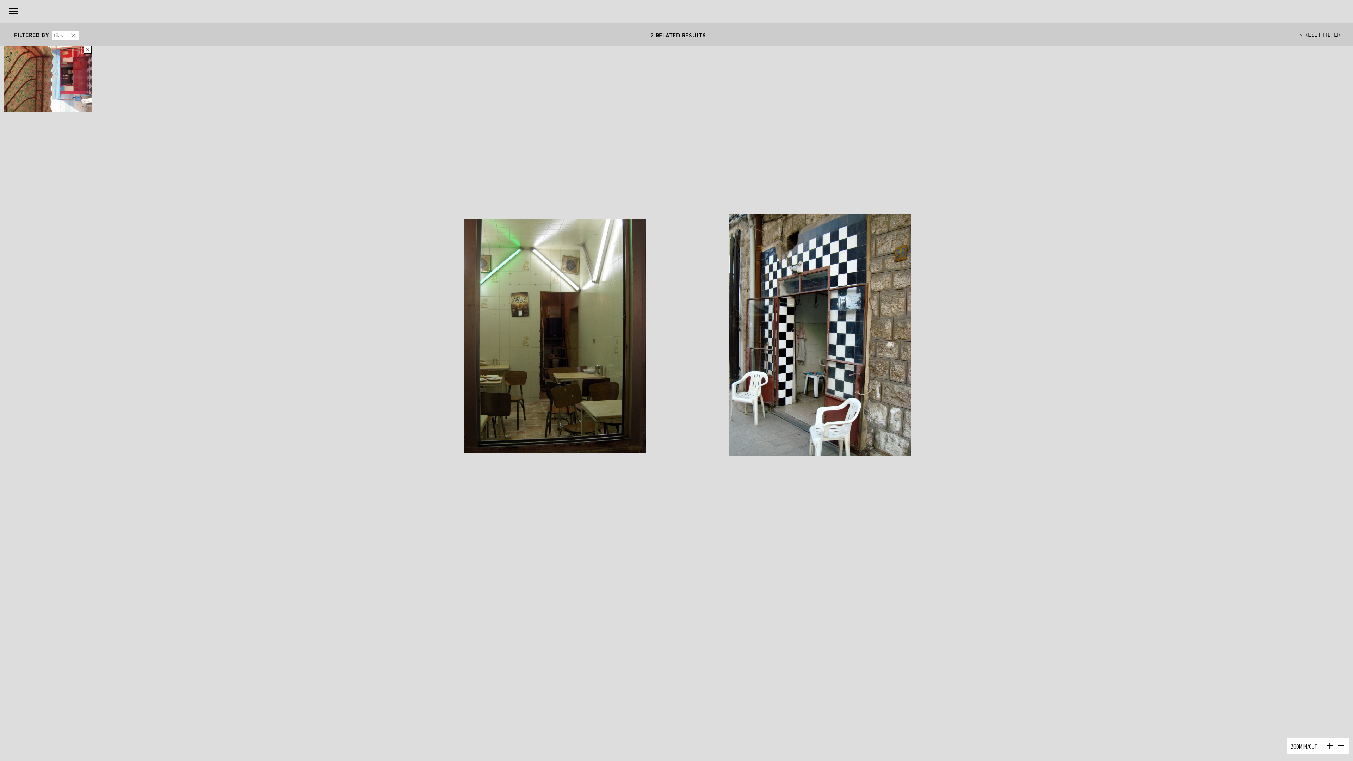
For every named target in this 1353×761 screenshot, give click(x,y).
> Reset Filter (1320, 34)
